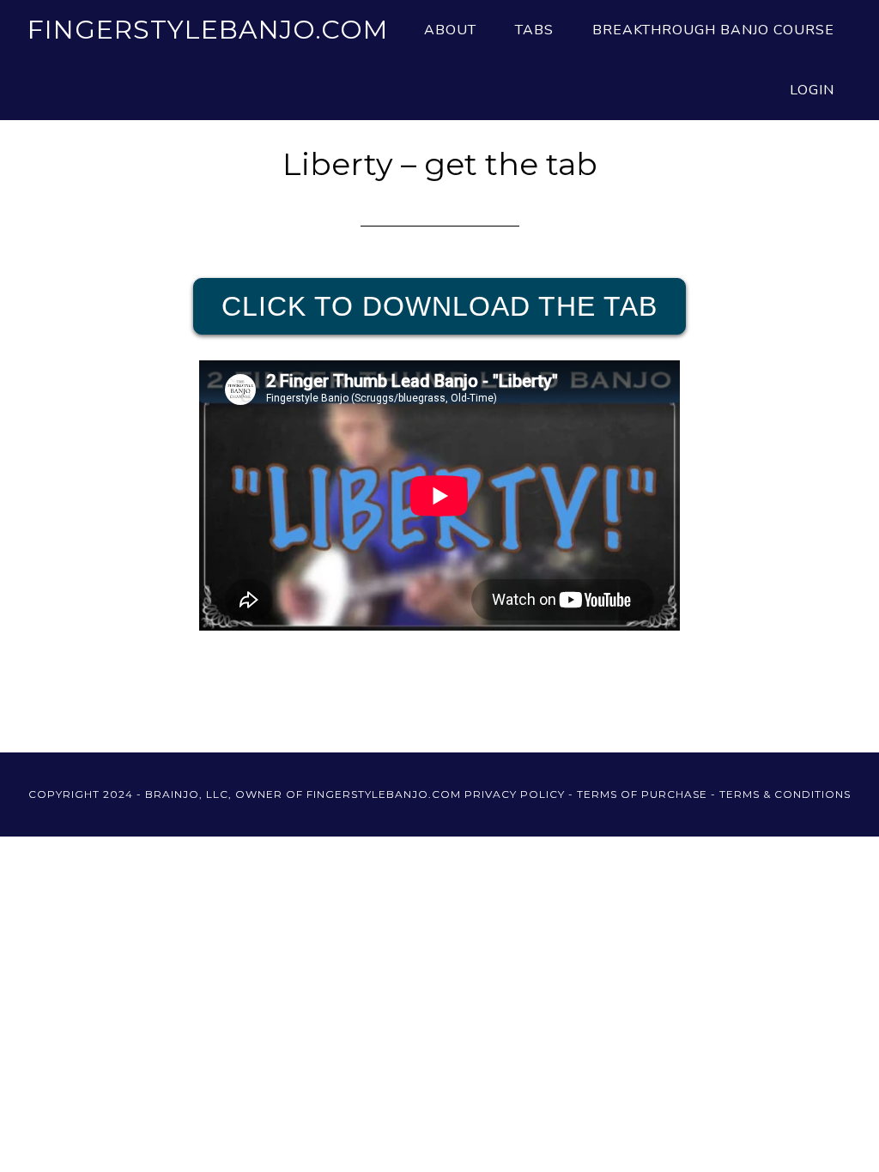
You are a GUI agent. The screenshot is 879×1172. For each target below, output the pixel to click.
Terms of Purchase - (648, 794)
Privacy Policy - (520, 794)
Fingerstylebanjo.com (207, 29)
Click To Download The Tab (439, 306)
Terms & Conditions (785, 794)
